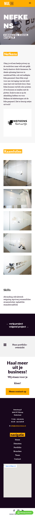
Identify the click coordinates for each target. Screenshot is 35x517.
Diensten (17, 443)
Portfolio (17, 447)
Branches (17, 451)
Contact (17, 459)
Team (17, 455)
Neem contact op (17, 391)
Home (17, 439)
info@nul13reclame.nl (18, 426)
